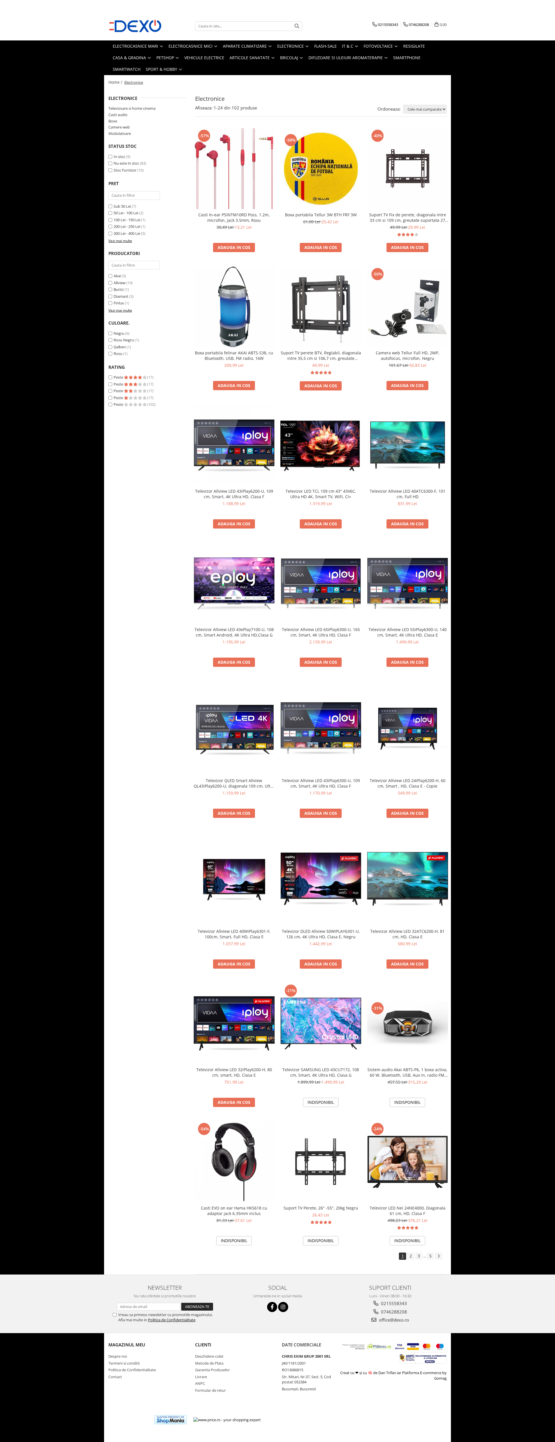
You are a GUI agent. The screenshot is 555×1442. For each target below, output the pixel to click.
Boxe (112, 121)
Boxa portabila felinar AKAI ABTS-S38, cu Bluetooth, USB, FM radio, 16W (234, 355)
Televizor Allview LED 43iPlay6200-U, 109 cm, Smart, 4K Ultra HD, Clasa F (234, 493)
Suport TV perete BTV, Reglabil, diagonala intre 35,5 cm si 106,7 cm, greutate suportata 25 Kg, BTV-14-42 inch (321, 355)
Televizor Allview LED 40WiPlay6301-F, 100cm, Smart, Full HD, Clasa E (234, 934)
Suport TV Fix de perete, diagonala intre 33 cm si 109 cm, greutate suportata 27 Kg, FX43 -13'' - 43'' (407, 217)
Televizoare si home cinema (132, 108)
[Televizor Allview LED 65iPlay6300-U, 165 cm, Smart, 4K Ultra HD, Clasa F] (320, 583)
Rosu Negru (124, 340)
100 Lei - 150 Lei (127, 219)
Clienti (203, 1345)
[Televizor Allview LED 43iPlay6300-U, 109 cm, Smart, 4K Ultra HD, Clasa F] (320, 728)
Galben (120, 346)
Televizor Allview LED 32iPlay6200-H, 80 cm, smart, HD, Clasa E (234, 1072)
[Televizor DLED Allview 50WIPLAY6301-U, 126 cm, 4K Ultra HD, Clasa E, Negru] (320, 878)
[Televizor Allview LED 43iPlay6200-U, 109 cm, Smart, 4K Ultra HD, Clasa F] (234, 445)
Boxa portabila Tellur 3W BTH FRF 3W (321, 214)
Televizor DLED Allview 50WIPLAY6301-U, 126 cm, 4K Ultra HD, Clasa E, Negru (321, 934)
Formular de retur (210, 1390)
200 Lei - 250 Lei (127, 226)
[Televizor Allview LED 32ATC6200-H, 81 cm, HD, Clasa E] (407, 878)
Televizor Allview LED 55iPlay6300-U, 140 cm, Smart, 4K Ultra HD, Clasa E (408, 632)
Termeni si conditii (124, 1363)
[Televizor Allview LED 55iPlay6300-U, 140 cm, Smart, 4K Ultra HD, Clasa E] (407, 583)
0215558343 (393, 1303)
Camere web (119, 127)
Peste (119, 377)
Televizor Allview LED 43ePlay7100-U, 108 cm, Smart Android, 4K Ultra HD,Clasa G (234, 632)
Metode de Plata (209, 1363)
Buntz (119, 289)
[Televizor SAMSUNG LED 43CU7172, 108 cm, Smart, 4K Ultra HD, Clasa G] (320, 1023)
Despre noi (117, 1356)
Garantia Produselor (212, 1369)
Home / (115, 82)
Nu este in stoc (126, 163)
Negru (119, 333)
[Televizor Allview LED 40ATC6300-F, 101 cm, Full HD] (407, 445)
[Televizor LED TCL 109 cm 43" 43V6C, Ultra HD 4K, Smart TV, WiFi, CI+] (320, 445)
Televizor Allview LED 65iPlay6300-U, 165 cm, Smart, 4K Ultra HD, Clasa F (321, 632)
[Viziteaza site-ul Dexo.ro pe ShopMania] (170, 1419)
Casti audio (117, 114)
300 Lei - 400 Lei (127, 233)
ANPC (200, 1383)
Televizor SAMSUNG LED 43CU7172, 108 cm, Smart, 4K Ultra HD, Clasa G (320, 1072)
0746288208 (393, 1312)
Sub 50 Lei (122, 206)
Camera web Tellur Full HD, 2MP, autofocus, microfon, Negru (407, 355)
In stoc (119, 156)
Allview (119, 282)
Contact (115, 1376)
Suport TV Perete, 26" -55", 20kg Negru (321, 1208)
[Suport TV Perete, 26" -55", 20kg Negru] (320, 1161)
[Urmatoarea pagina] (438, 1256)
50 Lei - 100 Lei (126, 212)
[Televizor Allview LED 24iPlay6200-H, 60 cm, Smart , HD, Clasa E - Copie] (407, 728)
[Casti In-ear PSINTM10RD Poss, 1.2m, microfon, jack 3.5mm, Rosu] (234, 168)
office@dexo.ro (393, 1320)
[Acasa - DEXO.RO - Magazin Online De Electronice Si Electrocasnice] (137, 26)
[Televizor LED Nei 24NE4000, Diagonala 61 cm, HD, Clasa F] (407, 1161)
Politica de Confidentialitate (171, 1319)
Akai (117, 275)
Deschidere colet (209, 1356)
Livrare (201, 1376)
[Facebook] (272, 1307)
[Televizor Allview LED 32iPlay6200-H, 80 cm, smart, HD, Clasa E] (234, 1023)
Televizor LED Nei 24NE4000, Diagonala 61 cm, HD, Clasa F (407, 1210)
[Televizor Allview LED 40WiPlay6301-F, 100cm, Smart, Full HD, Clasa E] (234, 879)
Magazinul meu (126, 1345)
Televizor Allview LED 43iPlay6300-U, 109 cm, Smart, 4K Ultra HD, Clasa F (321, 783)
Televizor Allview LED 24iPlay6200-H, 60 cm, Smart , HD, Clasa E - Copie (407, 783)
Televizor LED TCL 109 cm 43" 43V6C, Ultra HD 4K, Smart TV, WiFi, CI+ (321, 493)
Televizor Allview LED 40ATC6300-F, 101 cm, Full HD (407, 493)
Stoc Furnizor (125, 170)
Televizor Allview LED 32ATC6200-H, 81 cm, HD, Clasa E (407, 934)
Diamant (121, 296)
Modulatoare (119, 133)
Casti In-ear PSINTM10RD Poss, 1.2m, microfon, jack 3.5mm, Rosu (234, 217)
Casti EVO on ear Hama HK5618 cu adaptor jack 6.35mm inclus (234, 1210)
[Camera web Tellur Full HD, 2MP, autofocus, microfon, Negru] (407, 307)
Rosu (118, 353)
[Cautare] (297, 26)
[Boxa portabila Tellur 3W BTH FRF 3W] (320, 169)
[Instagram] (283, 1307)
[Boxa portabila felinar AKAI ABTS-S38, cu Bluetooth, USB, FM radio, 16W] (234, 307)
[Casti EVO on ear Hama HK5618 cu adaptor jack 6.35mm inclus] (234, 1161)
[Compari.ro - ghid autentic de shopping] (129, 1420)
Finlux (119, 303)
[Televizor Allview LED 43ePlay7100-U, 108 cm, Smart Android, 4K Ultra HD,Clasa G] (234, 583)
